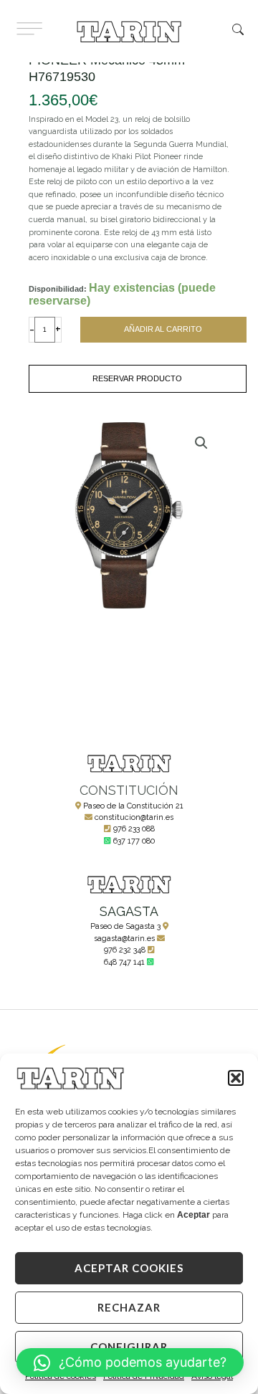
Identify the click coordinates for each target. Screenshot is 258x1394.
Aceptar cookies (129, 1267)
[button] (236, 1078)
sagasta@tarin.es (124, 938)
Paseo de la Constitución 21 (133, 806)
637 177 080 (134, 841)
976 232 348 (124, 950)
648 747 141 (124, 962)
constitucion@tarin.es (134, 817)
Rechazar (129, 1307)
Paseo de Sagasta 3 (125, 926)
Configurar (129, 1346)
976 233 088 (134, 829)
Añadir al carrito (163, 329)
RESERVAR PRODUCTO (137, 378)
